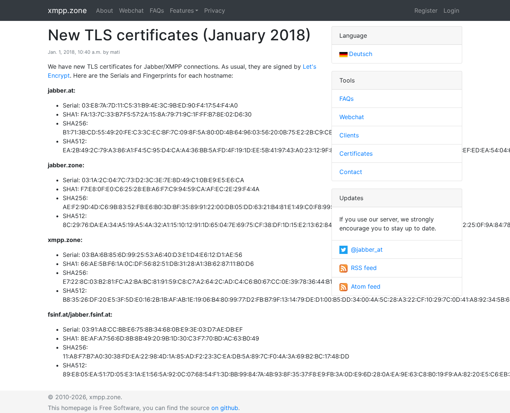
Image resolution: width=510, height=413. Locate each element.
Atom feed (364, 286)
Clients (349, 135)
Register (426, 10)
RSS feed (363, 267)
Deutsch (360, 54)
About (104, 10)
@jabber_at (366, 249)
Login (451, 10)
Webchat (131, 10)
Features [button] (182, 10)
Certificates (356, 153)
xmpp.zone (67, 10)
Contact (350, 172)
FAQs (157, 10)
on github (224, 408)
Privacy (214, 10)
